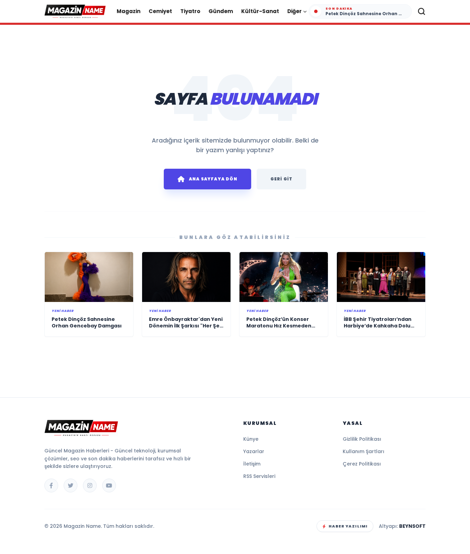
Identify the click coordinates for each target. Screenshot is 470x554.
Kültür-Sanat (260, 11)
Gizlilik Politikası (362, 439)
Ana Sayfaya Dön (213, 179)
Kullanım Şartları (363, 451)
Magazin (128, 11)
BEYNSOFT (412, 526)
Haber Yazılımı (348, 526)
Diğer (294, 11)
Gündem (221, 11)
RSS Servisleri (259, 476)
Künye (250, 439)
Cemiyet (160, 11)
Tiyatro (190, 11)
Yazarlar (253, 451)
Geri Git (281, 179)
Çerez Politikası (362, 463)
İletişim (251, 463)
